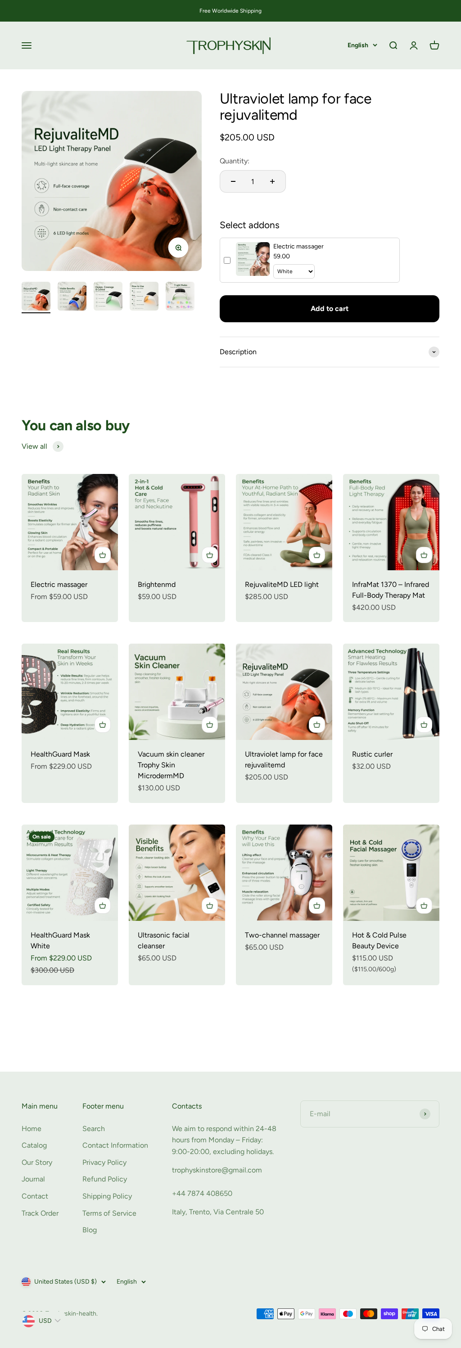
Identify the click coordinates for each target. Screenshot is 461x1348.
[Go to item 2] (72, 297)
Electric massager (59, 584)
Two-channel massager (282, 935)
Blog (89, 1230)
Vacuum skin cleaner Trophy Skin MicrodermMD (171, 765)
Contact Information (115, 1145)
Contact (35, 1196)
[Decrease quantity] (233, 181)
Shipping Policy (107, 1196)
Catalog (34, 1145)
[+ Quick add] (103, 555)
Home (31, 1128)
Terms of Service (109, 1213)
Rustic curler (372, 754)
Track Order (40, 1213)
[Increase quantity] (272, 181)
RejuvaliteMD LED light (282, 584)
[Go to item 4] (144, 297)
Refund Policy (104, 1179)
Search (93, 1128)
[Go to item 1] (36, 297)
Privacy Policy (104, 1162)
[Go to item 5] (180, 297)
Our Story (37, 1162)
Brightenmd (157, 584)
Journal (33, 1179)
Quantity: (234, 161)
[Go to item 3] (108, 297)
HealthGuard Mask (60, 754)
